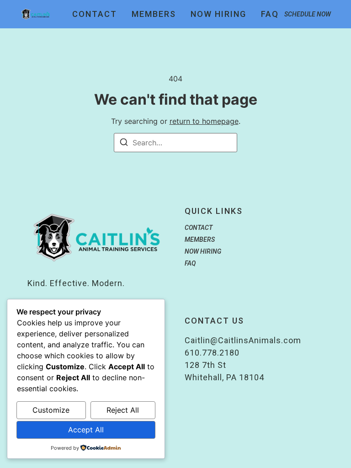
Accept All (86, 429)
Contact (94, 14)
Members (154, 14)
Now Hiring (218, 14)
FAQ (270, 14)
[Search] (124, 143)
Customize (50, 410)
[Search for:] (175, 142)
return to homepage (204, 121)
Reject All (122, 410)
